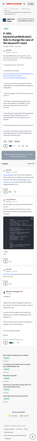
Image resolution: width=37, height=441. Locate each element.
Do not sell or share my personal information (15, 435)
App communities (14, 9)
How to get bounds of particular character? (15, 396)
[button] (3, 4)
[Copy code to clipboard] (31, 218)
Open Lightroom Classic (26, 20)
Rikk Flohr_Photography (13, 291)
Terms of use (19, 429)
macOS (10, 141)
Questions (6, 361)
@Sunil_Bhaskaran (8, 175)
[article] (18, 181)
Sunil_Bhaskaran (11, 199)
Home (5, 9)
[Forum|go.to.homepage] (14, 3)
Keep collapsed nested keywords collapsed (15, 355)
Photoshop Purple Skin (10, 375)
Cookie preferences (8, 432)
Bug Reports (7, 10)
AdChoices (8, 438)
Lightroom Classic (26, 9)
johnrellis (8, 50)
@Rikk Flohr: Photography (10, 274)
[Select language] (24, 3)
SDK (5, 141)
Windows (17, 141)
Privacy (26, 429)
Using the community (9, 429)
